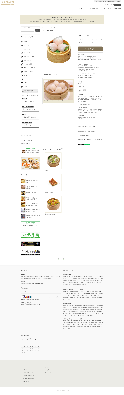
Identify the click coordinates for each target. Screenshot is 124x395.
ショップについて (106, 8)
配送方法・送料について (28, 375)
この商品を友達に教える (83, 135)
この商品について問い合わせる (85, 139)
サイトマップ (26, 381)
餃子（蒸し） (53, 27)
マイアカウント (108, 4)
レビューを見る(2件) (83, 126)
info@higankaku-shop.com (112, 1)
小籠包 (46, 170)
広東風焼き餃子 (49, 192)
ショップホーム (26, 367)
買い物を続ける (98, 139)
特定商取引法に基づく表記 (29, 378)
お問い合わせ (117, 8)
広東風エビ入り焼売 (50, 214)
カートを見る (47, 369)
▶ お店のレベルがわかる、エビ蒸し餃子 (53, 100)
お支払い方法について (28, 372)
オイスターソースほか (28, 101)
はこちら (28, 109)
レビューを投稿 (91, 126)
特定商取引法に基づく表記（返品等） (86, 131)
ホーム (81, 8)
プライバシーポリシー (49, 372)
